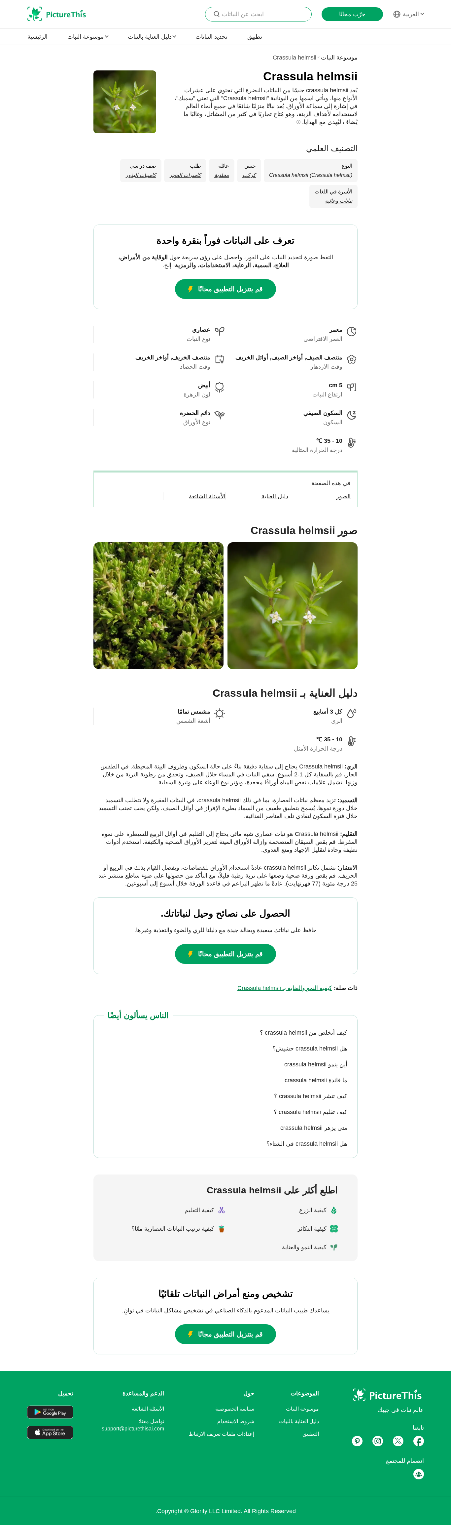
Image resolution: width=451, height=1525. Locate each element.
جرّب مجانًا (352, 14)
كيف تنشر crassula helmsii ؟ (310, 1096)
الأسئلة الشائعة (148, 1409)
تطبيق (254, 36)
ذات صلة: (297, 988)
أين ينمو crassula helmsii (315, 1064)
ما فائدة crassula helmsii (316, 1080)
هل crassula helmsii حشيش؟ (309, 1048)
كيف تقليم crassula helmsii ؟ (310, 1112)
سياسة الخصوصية (234, 1409)
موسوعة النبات (339, 58)
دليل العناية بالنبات (299, 1421)
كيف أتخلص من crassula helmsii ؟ (303, 1032)
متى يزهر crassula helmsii (313, 1128)
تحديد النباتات (211, 36)
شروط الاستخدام (235, 1421)
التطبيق (310, 1434)
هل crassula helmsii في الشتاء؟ (306, 1143)
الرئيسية (37, 36)
